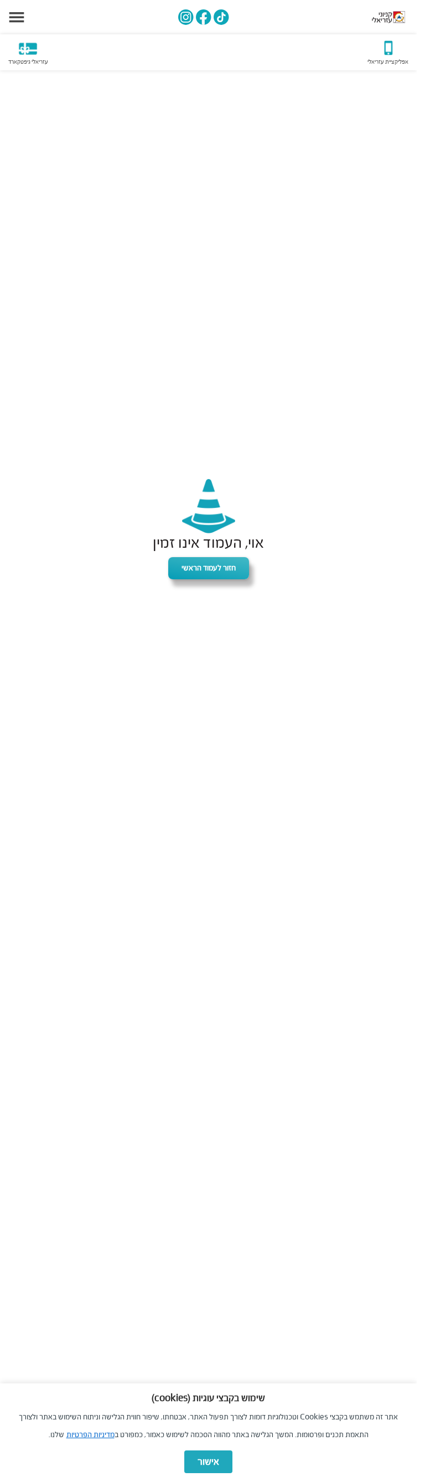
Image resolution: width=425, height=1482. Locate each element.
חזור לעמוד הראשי (209, 568)
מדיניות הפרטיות (90, 1434)
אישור (208, 1462)
